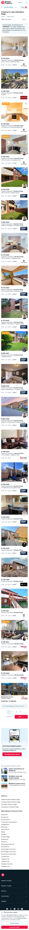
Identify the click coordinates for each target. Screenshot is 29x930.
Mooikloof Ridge (5, 836)
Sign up (20, 2)
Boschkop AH (4, 817)
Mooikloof (3, 834)
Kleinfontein (4, 827)
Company (3, 901)
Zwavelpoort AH (5, 866)
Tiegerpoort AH (5, 859)
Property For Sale (6, 880)
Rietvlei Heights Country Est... (8, 849)
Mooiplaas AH (4, 839)
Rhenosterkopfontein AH (7, 844)
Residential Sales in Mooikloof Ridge (10, 799)
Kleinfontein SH (5, 829)
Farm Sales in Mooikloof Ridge (9, 804)
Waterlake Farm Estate (7, 864)
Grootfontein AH (5, 819)
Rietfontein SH (5, 846)
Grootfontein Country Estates (9, 822)
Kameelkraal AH (5, 824)
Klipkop (3, 832)
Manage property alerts (12, 754)
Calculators (5, 896)
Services (3, 891)
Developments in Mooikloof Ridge (10, 807)
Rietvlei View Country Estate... (9, 854)
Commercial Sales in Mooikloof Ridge (10, 802)
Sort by (24, 19)
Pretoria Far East (10, 16)
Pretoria (3, 16)
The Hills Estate (5, 856)
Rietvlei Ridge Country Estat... (8, 851)
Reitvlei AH (4, 841)
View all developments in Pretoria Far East (13, 706)
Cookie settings (14, 923)
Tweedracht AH (5, 861)
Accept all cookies (14, 927)
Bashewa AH (4, 814)
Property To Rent (6, 885)
